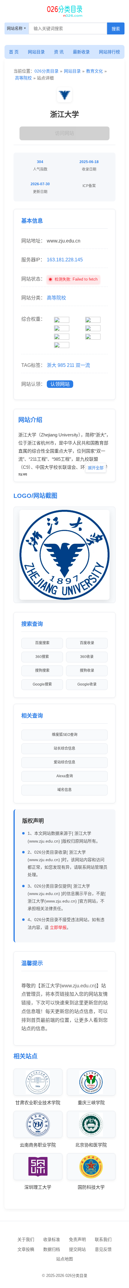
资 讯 (59, 51)
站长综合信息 (64, 748)
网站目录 (36, 51)
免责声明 (77, 1239)
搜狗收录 (87, 670)
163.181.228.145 (65, 259)
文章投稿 (25, 1249)
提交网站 (77, 1249)
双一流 (83, 365)
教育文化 (94, 71)
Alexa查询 (64, 776)
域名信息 (64, 790)
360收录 (87, 657)
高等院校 (23, 78)
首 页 (14, 51)
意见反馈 (103, 1249)
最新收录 (81, 51)
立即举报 (58, 927)
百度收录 (87, 643)
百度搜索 (42, 643)
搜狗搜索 (42, 670)
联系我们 (103, 1239)
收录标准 (51, 1239)
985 (62, 365)
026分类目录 (46, 71)
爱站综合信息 (64, 762)
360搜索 (42, 657)
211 (70, 365)
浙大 (51, 365)
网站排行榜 (109, 51)
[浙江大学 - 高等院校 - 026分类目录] (64, 10)
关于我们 (25, 1239)
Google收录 (87, 684)
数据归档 (51, 1249)
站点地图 (64, 1259)
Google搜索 (42, 684)
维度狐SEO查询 (64, 735)
